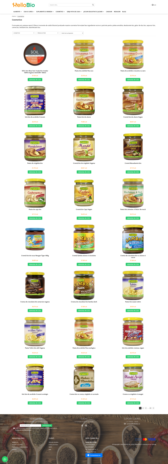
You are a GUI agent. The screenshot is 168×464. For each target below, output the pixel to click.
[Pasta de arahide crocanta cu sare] (133, 54)
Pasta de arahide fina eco (84, 71)
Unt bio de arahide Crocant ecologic (35, 394)
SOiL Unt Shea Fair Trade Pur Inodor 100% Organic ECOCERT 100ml (35, 72)
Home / (14, 16)
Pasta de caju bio (35, 209)
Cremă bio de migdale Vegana (84, 163)
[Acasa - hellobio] (24, 4)
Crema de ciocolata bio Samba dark (84, 302)
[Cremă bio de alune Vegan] (133, 100)
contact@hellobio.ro (133, 424)
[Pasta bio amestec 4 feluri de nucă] (133, 192)
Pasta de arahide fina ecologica (84, 348)
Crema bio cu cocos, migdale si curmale (84, 394)
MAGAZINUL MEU (18, 438)
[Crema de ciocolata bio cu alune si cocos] (133, 239)
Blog (124, 12)
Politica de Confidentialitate (23, 430)
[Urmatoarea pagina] (153, 408)
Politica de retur (53, 444)
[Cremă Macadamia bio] (133, 146)
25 (150, 408)
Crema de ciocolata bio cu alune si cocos (133, 256)
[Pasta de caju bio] (35, 192)
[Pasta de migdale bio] (35, 146)
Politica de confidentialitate (20, 447)
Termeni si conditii (17, 444)
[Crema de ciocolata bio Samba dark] (84, 285)
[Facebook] (82, 425)
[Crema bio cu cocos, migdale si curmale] (84, 377)
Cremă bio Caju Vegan (84, 209)
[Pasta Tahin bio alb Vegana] (35, 331)
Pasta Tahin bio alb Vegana (35, 348)
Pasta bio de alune (84, 117)
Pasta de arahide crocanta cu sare (133, 71)
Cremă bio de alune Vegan (133, 117)
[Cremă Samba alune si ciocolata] (84, 239)
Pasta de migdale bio (35, 163)
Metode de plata (53, 442)
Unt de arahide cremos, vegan (133, 348)
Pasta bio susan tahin (133, 302)
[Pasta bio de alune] (84, 100)
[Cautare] (93, 5)
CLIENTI (51, 438)
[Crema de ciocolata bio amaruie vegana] (35, 285)
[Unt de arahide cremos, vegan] (133, 331)
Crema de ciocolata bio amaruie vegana (35, 302)
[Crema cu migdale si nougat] (133, 377)
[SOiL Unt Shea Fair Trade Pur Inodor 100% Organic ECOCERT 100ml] (35, 54)
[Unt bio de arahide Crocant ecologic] (35, 377)
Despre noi (15, 442)
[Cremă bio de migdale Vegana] (84, 146)
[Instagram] (86, 425)
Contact (14, 449)
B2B (50, 449)
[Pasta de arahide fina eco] (84, 54)
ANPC (50, 447)
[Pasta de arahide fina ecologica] (84, 331)
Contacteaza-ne (95, 455)
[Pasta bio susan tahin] (133, 285)
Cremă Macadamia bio (133, 163)
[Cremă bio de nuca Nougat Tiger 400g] (35, 239)
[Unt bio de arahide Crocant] (35, 100)
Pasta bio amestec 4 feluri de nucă (133, 209)
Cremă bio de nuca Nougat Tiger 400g (35, 256)
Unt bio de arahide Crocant (35, 117)
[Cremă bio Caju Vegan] (84, 193)
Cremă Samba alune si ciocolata (84, 256)
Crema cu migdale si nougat (133, 394)
